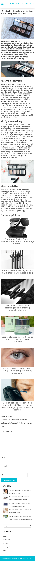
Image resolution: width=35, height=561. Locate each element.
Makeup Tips (7, 547)
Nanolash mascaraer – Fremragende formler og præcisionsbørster (17, 307)
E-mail (5, 466)
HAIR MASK (6, 540)
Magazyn (6, 543)
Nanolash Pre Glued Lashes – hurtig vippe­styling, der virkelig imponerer (17, 370)
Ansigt (5, 536)
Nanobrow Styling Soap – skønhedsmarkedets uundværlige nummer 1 (17, 241)
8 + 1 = (5, 475)
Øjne (4, 551)
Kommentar (7, 431)
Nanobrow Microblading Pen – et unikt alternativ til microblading (17, 271)
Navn (4, 457)
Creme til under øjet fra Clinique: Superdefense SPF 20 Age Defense (17, 339)
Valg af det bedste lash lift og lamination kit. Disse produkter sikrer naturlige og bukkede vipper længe (17, 406)
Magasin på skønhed (22, 4)
